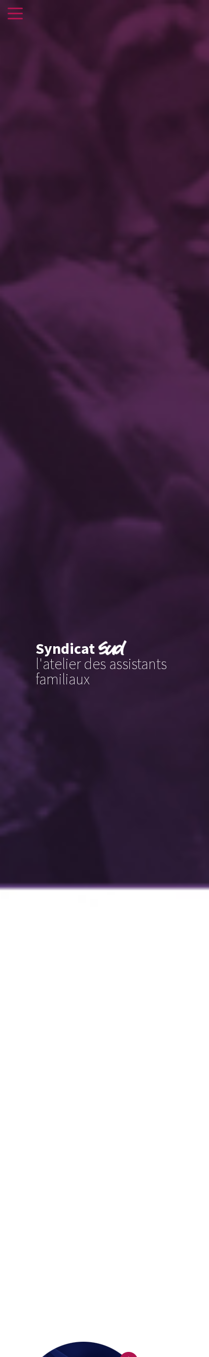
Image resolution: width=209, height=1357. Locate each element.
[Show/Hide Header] (15, 14)
